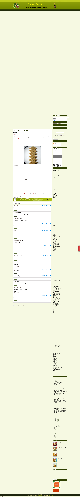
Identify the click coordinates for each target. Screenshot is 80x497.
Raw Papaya (54, 364)
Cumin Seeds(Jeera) (55, 290)
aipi (15, 230)
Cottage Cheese (55, 204)
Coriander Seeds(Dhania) (56, 289)
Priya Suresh (16, 218)
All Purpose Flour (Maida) (56, 239)
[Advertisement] (32, 121)
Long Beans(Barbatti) (55, 352)
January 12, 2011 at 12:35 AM (46, 255)
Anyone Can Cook (40, 193)
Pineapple (54, 233)
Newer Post (14, 304)
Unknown (16, 212)
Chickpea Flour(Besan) (56, 244)
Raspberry (54, 234)
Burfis (21, 199)
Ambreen (16, 276)
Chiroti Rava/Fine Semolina (56, 259)
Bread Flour (54, 242)
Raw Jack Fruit (55, 362)
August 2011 (56, 422)
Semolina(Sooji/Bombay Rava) (57, 280)
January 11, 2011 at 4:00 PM (46, 212)
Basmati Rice (54, 257)
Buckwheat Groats (55, 258)
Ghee (53, 206)
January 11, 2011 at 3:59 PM (46, 205)
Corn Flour (54, 245)
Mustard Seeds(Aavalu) (56, 301)
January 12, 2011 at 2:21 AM (46, 269)
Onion (53, 355)
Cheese (54, 202)
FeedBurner (62, 135)
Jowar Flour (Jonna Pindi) (56, 246)
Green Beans (54, 348)
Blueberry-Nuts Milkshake (57, 394)
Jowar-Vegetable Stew (57, 404)
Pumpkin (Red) (55, 360)
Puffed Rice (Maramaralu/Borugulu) (57, 273)
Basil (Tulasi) (54, 287)
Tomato (54, 370)
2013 (54, 428)
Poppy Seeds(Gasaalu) (56, 303)
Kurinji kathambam (16, 266)
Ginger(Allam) (55, 297)
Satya (15, 281)
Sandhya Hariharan (18, 224)
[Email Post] (47, 199)
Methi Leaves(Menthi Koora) (56, 353)
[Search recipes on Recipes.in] (56, 493)
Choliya (54, 173)
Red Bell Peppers (55, 365)
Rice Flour (54, 250)
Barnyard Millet (55, 256)
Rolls (53, 191)
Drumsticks (54, 342)
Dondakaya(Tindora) (55, 340)
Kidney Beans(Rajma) (56, 177)
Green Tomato (54, 349)
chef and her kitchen (18, 255)
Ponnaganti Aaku (55, 358)
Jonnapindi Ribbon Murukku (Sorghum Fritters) (59, 389)
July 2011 (56, 421)
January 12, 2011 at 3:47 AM (46, 275)
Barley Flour (54, 241)
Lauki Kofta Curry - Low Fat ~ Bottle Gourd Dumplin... (60, 409)
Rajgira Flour (54, 249)
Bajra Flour (54, 240)
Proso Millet (54, 272)
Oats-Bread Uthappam (57, 383)
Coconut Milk (54, 219)
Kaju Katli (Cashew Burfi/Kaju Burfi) (23, 131)
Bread (53, 188)
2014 (54, 429)
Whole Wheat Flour (55, 251)
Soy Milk (54, 311)
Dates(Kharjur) (55, 220)
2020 (54, 436)
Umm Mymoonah (18, 206)
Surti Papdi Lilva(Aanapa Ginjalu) (57, 367)
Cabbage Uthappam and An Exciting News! (60, 398)
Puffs (53, 190)
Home (32, 304)
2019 (54, 435)
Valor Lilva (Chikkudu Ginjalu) (57, 372)
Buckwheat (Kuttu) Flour (56, 243)
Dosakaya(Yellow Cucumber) (56, 341)
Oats (53, 275)
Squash (54, 366)
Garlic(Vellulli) (55, 296)
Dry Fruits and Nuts (28, 199)
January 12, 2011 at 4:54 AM (46, 281)
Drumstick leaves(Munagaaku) (57, 343)
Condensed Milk (55, 203)
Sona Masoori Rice (55, 282)
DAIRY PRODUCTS (56, 199)
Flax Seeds (54, 295)
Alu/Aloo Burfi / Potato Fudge (58, 403)
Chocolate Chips (55, 195)
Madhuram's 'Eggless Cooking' (18, 138)
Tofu (53, 313)
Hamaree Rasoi (17, 287)
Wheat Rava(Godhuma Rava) (56, 284)
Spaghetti (54, 283)
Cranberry (54, 230)
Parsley (54, 302)
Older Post (49, 304)
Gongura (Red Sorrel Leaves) (56, 346)
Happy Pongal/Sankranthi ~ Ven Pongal (59, 395)
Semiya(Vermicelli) (55, 279)
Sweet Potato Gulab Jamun (57, 407)
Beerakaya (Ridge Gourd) (56, 325)
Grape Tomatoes (55, 347)
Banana (54, 228)
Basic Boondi (59, 442)
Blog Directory (2, 496)
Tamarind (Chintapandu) (56, 306)
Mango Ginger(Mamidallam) (56, 298)
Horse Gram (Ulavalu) (56, 175)
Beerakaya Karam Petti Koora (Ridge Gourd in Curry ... (60, 392)
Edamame (54, 344)
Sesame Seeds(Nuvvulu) (56, 305)
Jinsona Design (39, 495)
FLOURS (54, 238)
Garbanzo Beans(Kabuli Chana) (57, 174)
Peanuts (54, 222)
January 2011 (56, 381)
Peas (53, 357)
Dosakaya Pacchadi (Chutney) (58, 390)
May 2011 (56, 419)
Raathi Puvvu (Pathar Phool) (56, 304)
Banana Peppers (55, 324)
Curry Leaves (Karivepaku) (56, 291)
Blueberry (54, 229)
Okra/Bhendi (54, 354)
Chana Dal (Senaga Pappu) (56, 172)
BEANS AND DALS (56, 170)
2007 (54, 377)
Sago (53, 278)
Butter (53, 200)
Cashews (23, 199)
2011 (54, 380)
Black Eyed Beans (55, 171)
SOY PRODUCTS (55, 308)
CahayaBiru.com (50, 495)
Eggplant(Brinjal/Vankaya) (56, 345)
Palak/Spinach (54, 356)
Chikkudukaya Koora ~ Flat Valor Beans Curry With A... (60, 414)
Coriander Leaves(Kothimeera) (57, 288)
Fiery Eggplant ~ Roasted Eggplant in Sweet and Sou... (60, 402)
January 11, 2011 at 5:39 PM (46, 230)
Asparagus (54, 323)
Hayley (15, 270)
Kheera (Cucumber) (55, 351)
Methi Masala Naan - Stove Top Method (59, 400)
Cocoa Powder (55, 196)
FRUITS (54, 225)
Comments (56, 145)
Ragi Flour (54, 248)
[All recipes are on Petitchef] (56, 492)
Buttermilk (54, 201)
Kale (53, 350)
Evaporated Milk (55, 205)
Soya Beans (54, 309)
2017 (54, 433)
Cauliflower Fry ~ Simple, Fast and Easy (59, 411)
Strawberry (54, 235)
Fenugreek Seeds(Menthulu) (56, 294)
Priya (33, 193)
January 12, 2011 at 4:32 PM (46, 295)
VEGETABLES (55, 320)
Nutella (54, 197)
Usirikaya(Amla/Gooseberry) (56, 236)
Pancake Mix (54, 247)
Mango (54, 231)
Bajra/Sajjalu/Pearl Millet (56, 254)
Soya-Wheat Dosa (56, 384)
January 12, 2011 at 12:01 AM (46, 245)
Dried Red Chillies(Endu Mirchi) (57, 293)
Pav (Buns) (54, 189)
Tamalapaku (40, 4)
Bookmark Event (24, 193)
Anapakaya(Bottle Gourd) (56, 321)
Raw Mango (54, 363)
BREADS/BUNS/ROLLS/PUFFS (57, 187)
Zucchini (54, 373)
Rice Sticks (54, 277)
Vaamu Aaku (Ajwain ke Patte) (57, 371)
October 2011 (56, 425)
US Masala (15, 236)
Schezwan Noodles (60, 458)
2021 (54, 437)
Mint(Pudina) (54, 300)
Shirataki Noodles (55, 281)
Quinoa (54, 274)
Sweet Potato (54, 368)
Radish (54, 361)
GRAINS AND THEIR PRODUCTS (58, 253)
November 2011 (57, 426)
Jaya (15, 296)
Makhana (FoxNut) (55, 221)
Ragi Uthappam (56, 412)
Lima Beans (54, 178)
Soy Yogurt (54, 312)
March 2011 (56, 417)
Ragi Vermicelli (55, 276)
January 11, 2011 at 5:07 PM (46, 223)
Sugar (33, 199)
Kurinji (15, 262)
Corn (53, 339)
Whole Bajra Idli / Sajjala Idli (58, 382)
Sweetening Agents (37, 199)
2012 (54, 427)
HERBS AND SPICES (56, 286)
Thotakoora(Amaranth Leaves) (57, 369)
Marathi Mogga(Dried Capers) (57, 299)
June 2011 (56, 420)
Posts (55, 143)
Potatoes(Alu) (54, 359)
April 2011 (56, 418)
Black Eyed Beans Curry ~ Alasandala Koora (60, 410)
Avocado (54, 227)
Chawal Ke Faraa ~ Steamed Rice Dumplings (61, 464)
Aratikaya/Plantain (55, 322)
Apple (53, 226)
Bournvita (54, 194)
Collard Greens (55, 338)
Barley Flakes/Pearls (55, 255)
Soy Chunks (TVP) (55, 310)
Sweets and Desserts (43, 199)
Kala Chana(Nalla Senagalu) (56, 176)
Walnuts (54, 223)
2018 (54, 434)
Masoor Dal (54, 179)
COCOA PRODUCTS (56, 193)
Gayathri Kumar (17, 240)
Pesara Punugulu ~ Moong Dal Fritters (61, 448)
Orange (54, 232)
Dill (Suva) (54, 292)
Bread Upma (56, 399)
